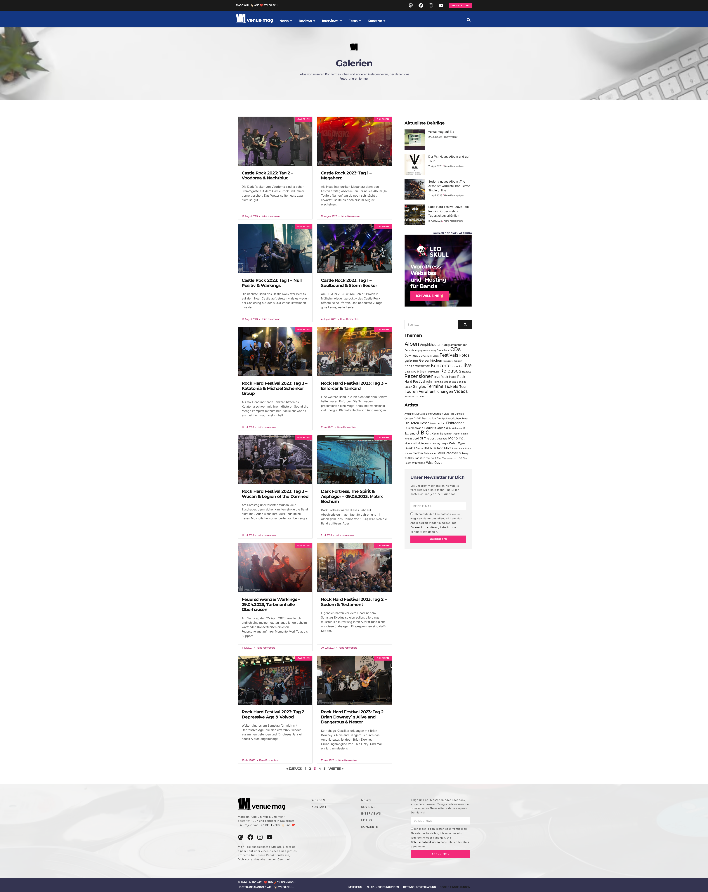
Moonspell (411, 443)
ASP (417, 414)
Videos (461, 391)
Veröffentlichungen (436, 391)
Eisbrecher (455, 423)
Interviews (448, 361)
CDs (455, 349)
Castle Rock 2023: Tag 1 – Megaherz (346, 175)
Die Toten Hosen (417, 423)
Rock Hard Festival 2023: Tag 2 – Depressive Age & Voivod (274, 714)
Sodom (418, 453)
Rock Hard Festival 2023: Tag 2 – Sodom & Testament (354, 602)
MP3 (413, 371)
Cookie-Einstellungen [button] (455, 887)
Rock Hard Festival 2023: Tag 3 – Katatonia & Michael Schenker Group (274, 388)
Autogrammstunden (454, 345)
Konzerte (441, 365)
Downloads (412, 355)
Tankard (420, 458)
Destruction (429, 418)
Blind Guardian (434, 413)
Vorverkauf (409, 396)
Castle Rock (443, 350)
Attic (422, 414)
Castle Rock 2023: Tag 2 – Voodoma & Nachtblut (267, 175)
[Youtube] (441, 5)
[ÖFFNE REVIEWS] (314, 20)
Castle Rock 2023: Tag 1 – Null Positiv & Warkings (272, 283)
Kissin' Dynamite (442, 433)
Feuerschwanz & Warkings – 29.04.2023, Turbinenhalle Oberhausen (271, 604)
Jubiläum (458, 361)
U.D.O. (459, 458)
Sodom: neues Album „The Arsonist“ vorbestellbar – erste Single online (449, 186)
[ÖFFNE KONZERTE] (384, 20)
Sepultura (459, 448)
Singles (419, 386)
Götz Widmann (454, 428)
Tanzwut (431, 458)
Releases (450, 371)
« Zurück (294, 769)
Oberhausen (433, 371)
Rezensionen (419, 376)
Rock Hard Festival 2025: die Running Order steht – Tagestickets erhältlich (448, 211)
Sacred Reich (424, 448)
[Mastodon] (410, 5)
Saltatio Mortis (443, 448)
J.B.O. (423, 432)
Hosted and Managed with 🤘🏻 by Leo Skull (266, 887)
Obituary (436, 443)
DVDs (423, 356)
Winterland (418, 462)
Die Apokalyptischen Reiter (452, 418)
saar (454, 382)
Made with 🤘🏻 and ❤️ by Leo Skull (258, 5)
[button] (468, 20)
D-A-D (417, 418)
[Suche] (465, 324)
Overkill (410, 448)
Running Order (442, 381)
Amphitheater (430, 345)
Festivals (449, 355)
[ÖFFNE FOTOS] (360, 20)
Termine (435, 386)
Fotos (464, 355)
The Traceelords (446, 458)
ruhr (429, 381)
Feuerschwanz (414, 427)
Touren (411, 391)
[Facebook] (420, 5)
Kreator (456, 433)
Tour (463, 386)
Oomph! (444, 443)
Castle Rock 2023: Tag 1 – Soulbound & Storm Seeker (349, 283)
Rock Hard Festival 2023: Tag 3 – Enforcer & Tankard (354, 386)
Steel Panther (447, 453)
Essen (436, 356)
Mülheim (422, 371)
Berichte (409, 350)
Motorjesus (424, 443)
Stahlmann (430, 453)
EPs (429, 355)
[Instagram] (430, 5)
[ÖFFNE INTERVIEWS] (341, 20)
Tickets (451, 386)
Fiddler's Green (434, 428)
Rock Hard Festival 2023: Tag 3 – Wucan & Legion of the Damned (275, 494)
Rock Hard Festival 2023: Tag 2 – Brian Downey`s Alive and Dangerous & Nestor (354, 717)
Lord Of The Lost (424, 438)
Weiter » (335, 769)
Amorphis (409, 413)
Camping (431, 350)
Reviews (466, 371)
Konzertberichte (417, 366)
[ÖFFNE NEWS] (291, 20)
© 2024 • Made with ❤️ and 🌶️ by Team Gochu (267, 882)
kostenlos (457, 366)
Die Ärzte (435, 423)
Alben (412, 344)
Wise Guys (434, 463)
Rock (437, 377)
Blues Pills (449, 414)
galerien (411, 360)
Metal (407, 371)
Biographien (420, 350)
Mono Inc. (456, 438)
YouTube (419, 396)
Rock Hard (448, 377)
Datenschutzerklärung (424, 527)
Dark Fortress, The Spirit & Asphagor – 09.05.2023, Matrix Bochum (352, 496)
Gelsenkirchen (430, 360)
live (468, 365)
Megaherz (441, 438)
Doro (442, 423)
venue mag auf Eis (441, 132)
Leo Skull (265, 825)
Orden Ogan (457, 443)
